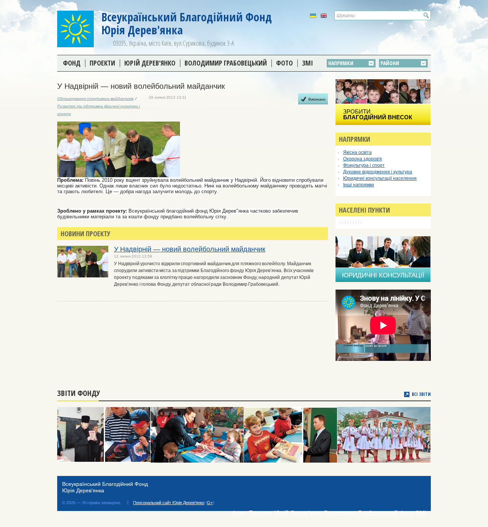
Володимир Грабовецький (226, 62)
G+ (210, 502)
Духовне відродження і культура (377, 172)
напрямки (340, 63)
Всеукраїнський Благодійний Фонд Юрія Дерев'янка (186, 23)
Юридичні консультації (383, 275)
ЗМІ (307, 62)
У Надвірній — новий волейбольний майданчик (189, 249)
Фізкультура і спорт (364, 165)
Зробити (377, 114)
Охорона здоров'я (362, 159)
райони (389, 63)
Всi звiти (421, 394)
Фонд (71, 62)
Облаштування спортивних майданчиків (95, 98)
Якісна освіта (357, 152)
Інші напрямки (358, 184)
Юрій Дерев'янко (149, 62)
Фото (284, 62)
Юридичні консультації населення (380, 178)
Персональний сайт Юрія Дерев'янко (168, 502)
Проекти (102, 62)
